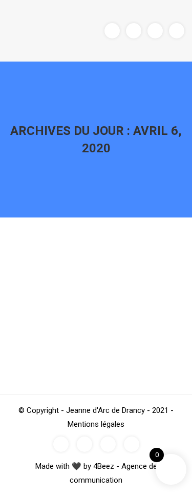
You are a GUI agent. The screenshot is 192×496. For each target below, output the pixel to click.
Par (86, 272)
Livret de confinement (74, 253)
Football (51, 272)
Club (29, 272)
